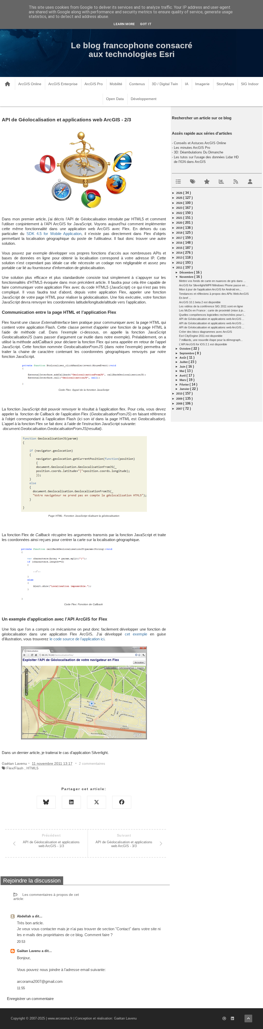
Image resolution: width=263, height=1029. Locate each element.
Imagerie (202, 84)
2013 (179, 257)
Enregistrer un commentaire (30, 998)
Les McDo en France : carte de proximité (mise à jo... (212, 310)
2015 (179, 247)
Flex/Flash (14, 768)
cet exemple (136, 634)
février (185, 384)
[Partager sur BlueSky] (46, 802)
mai (182, 371)
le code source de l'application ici (77, 639)
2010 (179, 393)
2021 (179, 217)
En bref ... (185, 297)
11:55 (21, 988)
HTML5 (32, 768)
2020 (179, 222)
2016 (179, 242)
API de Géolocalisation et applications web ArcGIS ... (211, 318)
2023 (179, 207)
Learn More (124, 24)
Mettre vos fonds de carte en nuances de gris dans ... (212, 280)
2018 (179, 232)
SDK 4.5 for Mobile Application (53, 234)
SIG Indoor (250, 84)
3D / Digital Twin (165, 84)
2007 (179, 408)
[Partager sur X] (96, 802)
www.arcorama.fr (60, 1018)
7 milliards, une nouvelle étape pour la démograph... (211, 339)
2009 (179, 398)
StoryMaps (225, 84)
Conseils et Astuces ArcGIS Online (200, 143)
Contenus (137, 84)
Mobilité (116, 84)
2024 (179, 202)
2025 (179, 197)
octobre (185, 348)
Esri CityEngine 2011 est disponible (200, 335)
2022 (179, 212)
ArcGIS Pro (93, 84)
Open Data (115, 99)
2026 (179, 192)
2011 (179, 267)
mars (183, 379)
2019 (179, 227)
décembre (187, 272)
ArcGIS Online (29, 84)
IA (186, 84)
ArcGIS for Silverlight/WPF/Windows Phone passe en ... (213, 285)
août (183, 357)
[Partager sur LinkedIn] (71, 802)
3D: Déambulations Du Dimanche (198, 152)
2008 (179, 403)
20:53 (21, 942)
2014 (179, 252)
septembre (187, 353)
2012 (179, 262)
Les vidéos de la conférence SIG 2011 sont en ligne (211, 306)
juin (183, 366)
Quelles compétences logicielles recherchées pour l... (212, 314)
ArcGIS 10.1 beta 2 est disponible (200, 302)
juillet (184, 362)
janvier (185, 388)
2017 (179, 237)
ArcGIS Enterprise (63, 84)
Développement (143, 99)
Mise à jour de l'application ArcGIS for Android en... (210, 289)
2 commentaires (92, 763)
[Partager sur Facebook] (121, 802)
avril (183, 375)
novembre (187, 276)
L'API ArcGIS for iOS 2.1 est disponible (203, 344)
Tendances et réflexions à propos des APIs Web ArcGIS (214, 293)
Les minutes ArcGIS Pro (192, 148)
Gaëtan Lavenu (29, 951)
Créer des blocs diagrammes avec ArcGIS (205, 331)
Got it (146, 24)
